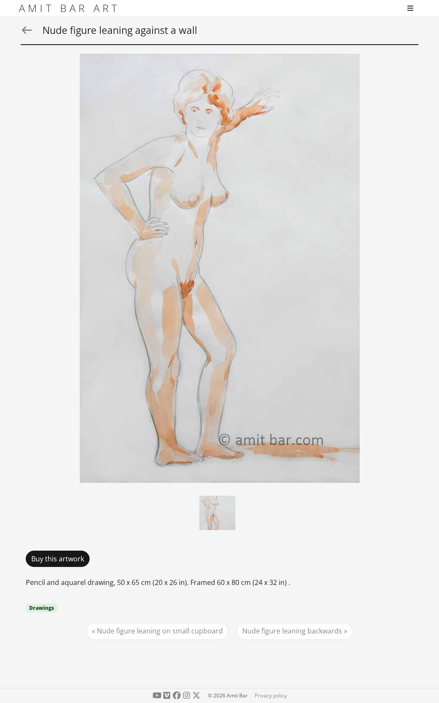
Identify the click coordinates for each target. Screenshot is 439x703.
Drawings (41, 608)
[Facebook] (177, 695)
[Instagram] (186, 695)
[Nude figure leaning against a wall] (220, 268)
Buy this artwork (57, 559)
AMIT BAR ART (69, 8)
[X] (196, 695)
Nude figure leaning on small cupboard (160, 631)
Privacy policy (271, 695)
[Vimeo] (167, 695)
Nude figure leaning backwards (292, 631)
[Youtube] (157, 695)
